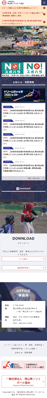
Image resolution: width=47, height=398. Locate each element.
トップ (7, 345)
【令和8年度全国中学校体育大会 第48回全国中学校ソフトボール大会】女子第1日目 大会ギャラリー (23, 140)
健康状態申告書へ (23, 268)
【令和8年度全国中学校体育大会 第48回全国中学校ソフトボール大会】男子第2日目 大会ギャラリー (23, 126)
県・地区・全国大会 (33, 345)
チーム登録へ (23, 259)
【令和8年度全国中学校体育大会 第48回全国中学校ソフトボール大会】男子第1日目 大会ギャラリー (23, 154)
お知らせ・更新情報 (23, 352)
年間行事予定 (17, 348)
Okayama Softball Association (23, 381)
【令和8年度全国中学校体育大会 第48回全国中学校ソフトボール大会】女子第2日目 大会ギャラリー (23, 113)
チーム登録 (30, 348)
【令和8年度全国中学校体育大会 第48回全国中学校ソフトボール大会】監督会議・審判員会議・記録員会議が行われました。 (23, 168)
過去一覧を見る (34, 178)
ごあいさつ (17, 345)
